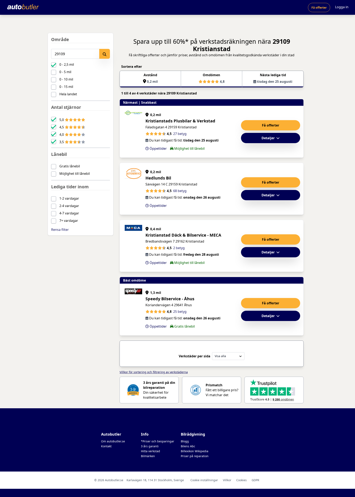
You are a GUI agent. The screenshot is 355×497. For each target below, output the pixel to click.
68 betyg (180, 191)
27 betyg (180, 133)
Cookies (241, 480)
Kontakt (106, 446)
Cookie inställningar (204, 480)
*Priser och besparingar (157, 441)
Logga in (341, 7)
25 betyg (180, 311)
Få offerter (319, 7)
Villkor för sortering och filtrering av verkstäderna (154, 372)
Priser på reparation (195, 456)
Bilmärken (148, 456)
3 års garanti (150, 446)
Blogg (185, 441)
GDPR (255, 480)
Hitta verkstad (150, 451)
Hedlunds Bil (158, 178)
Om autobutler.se (113, 441)
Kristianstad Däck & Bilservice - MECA (183, 235)
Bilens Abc (188, 446)
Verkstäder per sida (194, 356)
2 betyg (179, 248)
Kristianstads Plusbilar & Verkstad (180, 121)
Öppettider (158, 148)
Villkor (227, 480)
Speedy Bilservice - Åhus (169, 298)
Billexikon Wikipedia (194, 451)
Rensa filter (60, 229)
